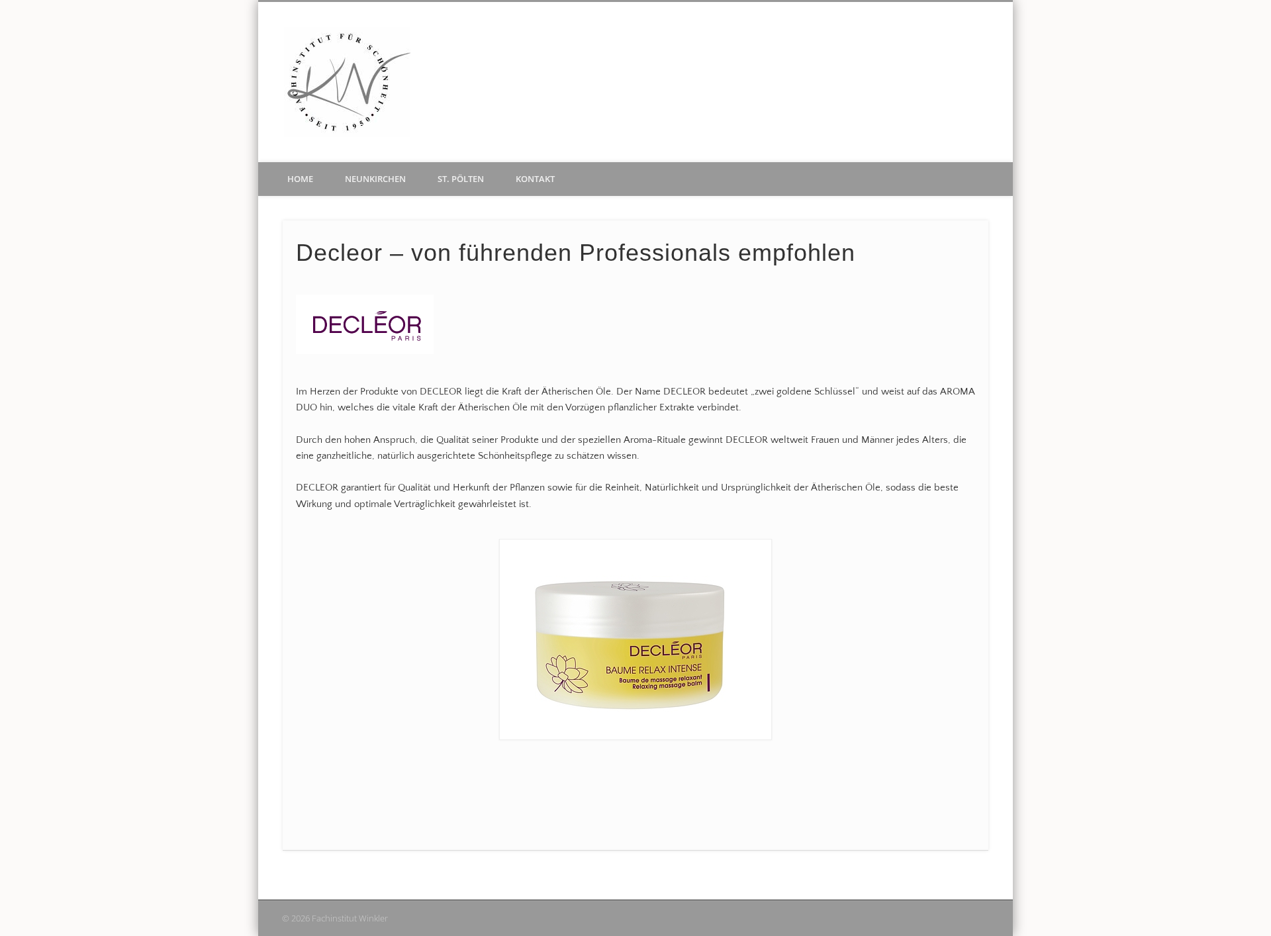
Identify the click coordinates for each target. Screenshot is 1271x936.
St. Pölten (461, 179)
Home (300, 179)
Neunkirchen (375, 179)
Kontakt (535, 179)
